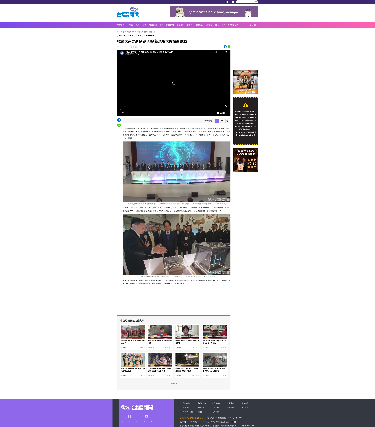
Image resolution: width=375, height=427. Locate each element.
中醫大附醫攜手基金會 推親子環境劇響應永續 (133, 370)
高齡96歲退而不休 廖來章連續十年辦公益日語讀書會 (214, 370)
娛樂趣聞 (170, 25)
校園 (131, 25)
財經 (223, 25)
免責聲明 (230, 403)
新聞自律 (215, 412)
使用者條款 (216, 403)
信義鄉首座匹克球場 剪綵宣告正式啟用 (133, 342)
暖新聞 (190, 25)
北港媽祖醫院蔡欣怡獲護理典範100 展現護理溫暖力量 (160, 370)
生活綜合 (199, 25)
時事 (138, 25)
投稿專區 (186, 407)
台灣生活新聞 (188, 412)
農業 (161, 25)
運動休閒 (180, 25)
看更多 (173, 383)
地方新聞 (121, 25)
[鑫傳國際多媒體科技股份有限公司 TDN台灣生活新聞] (129, 12)
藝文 (144, 25)
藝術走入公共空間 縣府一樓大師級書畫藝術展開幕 (214, 342)
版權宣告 (201, 407)
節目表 (200, 412)
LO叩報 (209, 25)
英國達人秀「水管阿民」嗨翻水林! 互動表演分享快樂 (187, 370)
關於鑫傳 (186, 403)
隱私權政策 (202, 403)
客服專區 (245, 403)
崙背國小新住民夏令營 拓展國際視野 (160, 342)
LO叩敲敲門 (233, 25)
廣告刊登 (230, 407)
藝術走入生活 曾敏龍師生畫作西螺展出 (187, 342)
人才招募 (245, 407)
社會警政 (153, 25)
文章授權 (215, 407)
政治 (217, 25)
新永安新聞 (150, 35)
